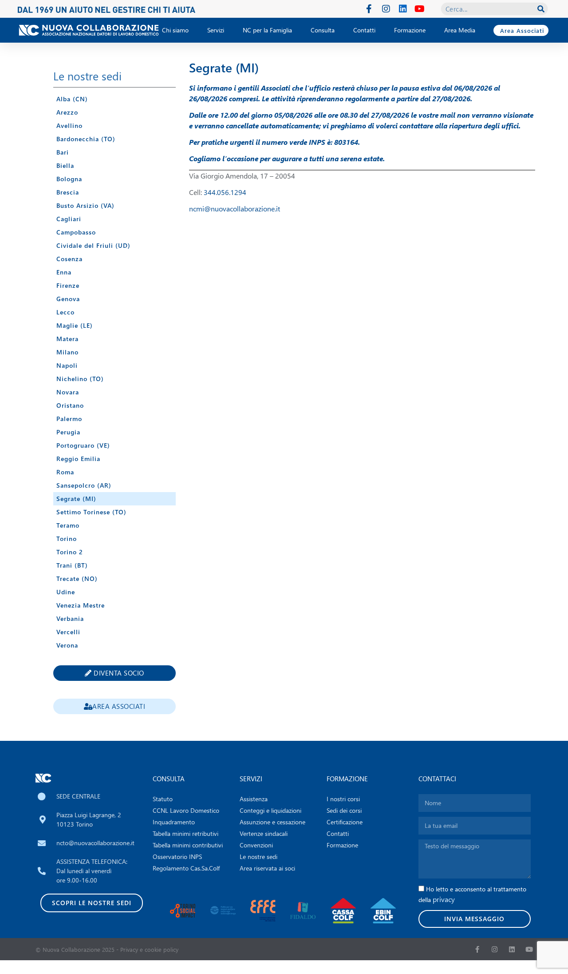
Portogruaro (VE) (83, 445)
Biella (65, 165)
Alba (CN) (72, 99)
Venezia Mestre (80, 605)
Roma (65, 472)
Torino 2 (69, 552)
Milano (67, 352)
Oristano (70, 405)
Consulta (323, 30)
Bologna (69, 179)
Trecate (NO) (77, 578)
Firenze (67, 285)
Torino (66, 538)
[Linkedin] (403, 9)
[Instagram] (386, 9)
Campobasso (76, 232)
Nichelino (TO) (80, 378)
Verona (67, 645)
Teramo (67, 525)
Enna (63, 272)
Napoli (67, 365)
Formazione (410, 30)
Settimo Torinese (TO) (91, 512)
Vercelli (68, 632)
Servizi (215, 30)
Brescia (67, 192)
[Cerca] (541, 9)
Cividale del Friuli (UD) (93, 245)
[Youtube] (420, 9)
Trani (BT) (72, 565)
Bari (62, 152)
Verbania (70, 618)
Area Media (459, 30)
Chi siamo (175, 30)
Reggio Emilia (78, 458)
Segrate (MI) (76, 498)
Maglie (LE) (74, 325)
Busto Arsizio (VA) (85, 205)
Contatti (364, 30)
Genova (68, 298)
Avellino (69, 125)
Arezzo (67, 112)
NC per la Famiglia (267, 30)
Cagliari (68, 219)
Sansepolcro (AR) (83, 485)
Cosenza (69, 258)
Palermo (69, 418)
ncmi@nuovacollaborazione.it (234, 208)
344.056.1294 (225, 192)
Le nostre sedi (87, 75)
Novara (67, 392)
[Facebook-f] (369, 9)
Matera (67, 338)
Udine (65, 592)
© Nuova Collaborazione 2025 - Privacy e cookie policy (107, 949)
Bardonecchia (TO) (85, 139)
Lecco (65, 312)
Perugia (68, 432)
